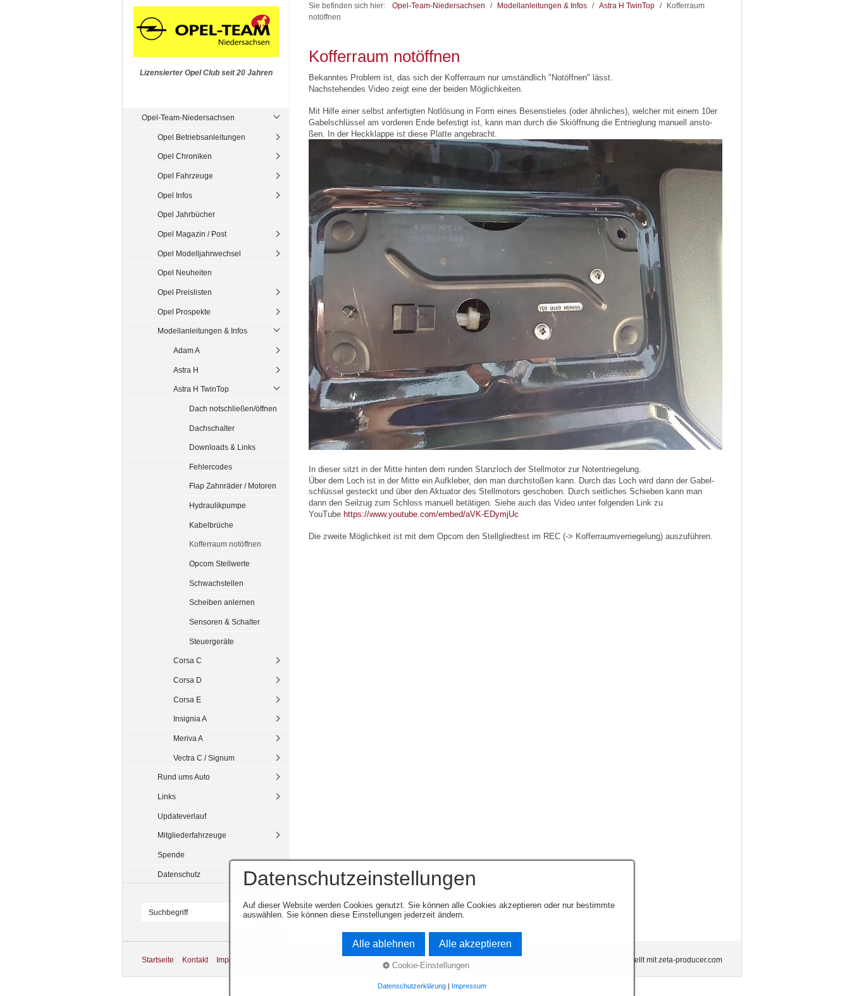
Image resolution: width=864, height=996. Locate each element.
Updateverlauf (181, 816)
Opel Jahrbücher (186, 214)
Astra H (186, 370)
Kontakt (195, 960)
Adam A (186, 350)
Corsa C (187, 660)
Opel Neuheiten (184, 272)
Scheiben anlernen (222, 602)
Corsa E (187, 699)
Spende (171, 854)
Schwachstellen (216, 583)
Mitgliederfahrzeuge (191, 835)
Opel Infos (174, 195)
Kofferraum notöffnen (225, 544)
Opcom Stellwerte (219, 563)
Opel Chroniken (184, 156)
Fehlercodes (210, 467)
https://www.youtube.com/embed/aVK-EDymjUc (431, 514)
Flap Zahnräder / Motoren (232, 486)
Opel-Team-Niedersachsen (188, 117)
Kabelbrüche (211, 525)
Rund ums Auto (183, 777)
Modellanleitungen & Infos (202, 331)
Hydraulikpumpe (217, 505)
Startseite (158, 960)
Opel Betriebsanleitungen (201, 137)
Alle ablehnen (383, 943)
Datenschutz (179, 874)
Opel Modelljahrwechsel (199, 253)
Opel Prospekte (184, 312)
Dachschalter (212, 428)
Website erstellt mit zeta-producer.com (657, 960)
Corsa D (187, 680)
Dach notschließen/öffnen (233, 408)
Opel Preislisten (184, 292)
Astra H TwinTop (201, 389)
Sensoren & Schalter (224, 622)
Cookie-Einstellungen (429, 965)
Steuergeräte (211, 641)
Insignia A (190, 718)
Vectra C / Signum (204, 758)
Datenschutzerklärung (412, 986)
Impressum (469, 986)
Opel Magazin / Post (191, 234)
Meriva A (188, 738)
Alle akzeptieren (475, 943)
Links (166, 796)
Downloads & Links (222, 447)
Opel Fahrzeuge (185, 175)
